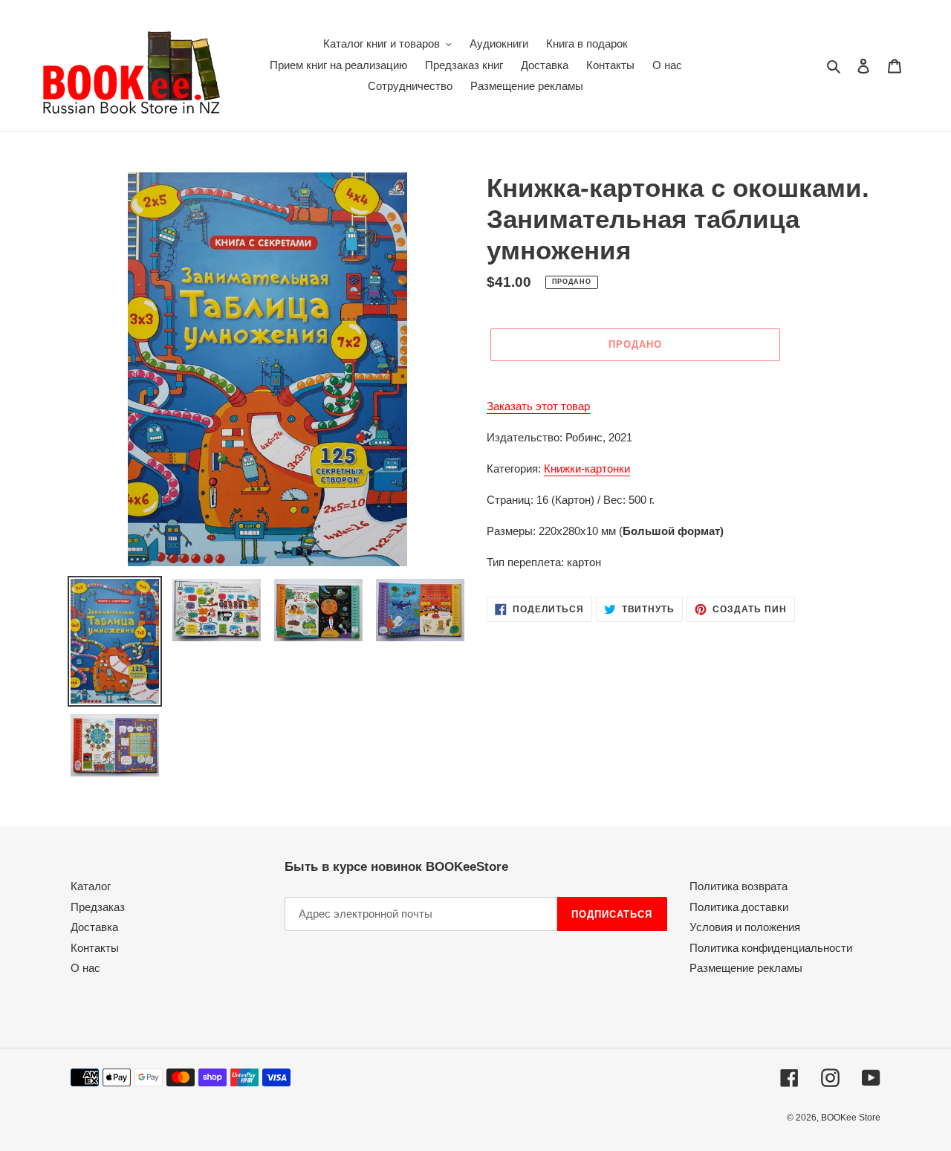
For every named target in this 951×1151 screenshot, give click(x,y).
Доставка (94, 927)
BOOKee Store (850, 1117)
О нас (85, 968)
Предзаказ (98, 907)
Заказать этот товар (538, 406)
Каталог (91, 886)
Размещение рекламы (745, 968)
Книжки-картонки (587, 468)
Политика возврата (738, 886)
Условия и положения (744, 927)
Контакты (95, 947)
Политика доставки (738, 907)
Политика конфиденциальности (770, 947)
